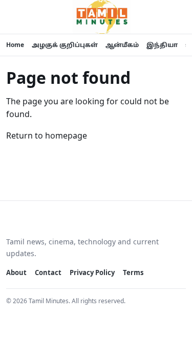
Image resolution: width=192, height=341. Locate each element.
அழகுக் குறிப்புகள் (65, 44)
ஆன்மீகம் (122, 44)
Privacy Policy (92, 272)
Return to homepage (46, 135)
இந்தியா (162, 44)
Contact (48, 272)
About (16, 272)
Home (15, 44)
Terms (133, 272)
